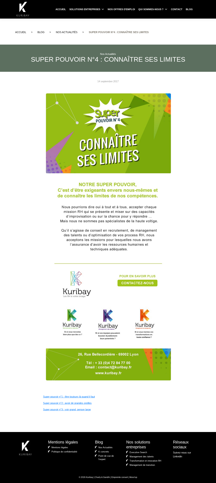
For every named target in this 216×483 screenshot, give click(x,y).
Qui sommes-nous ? (151, 9)
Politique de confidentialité (64, 451)
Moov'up (133, 477)
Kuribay (89, 477)
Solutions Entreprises (84, 9)
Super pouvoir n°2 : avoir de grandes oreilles (67, 403)
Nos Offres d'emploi (121, 9)
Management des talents (142, 456)
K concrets (103, 451)
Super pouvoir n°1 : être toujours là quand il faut (69, 396)
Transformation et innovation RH (145, 461)
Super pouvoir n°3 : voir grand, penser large (67, 409)
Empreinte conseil (119, 477)
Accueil (61, 9)
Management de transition (142, 465)
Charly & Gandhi (102, 477)
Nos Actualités (66, 32)
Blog (189, 9)
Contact (176, 9)
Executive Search (138, 452)
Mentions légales (59, 447)
